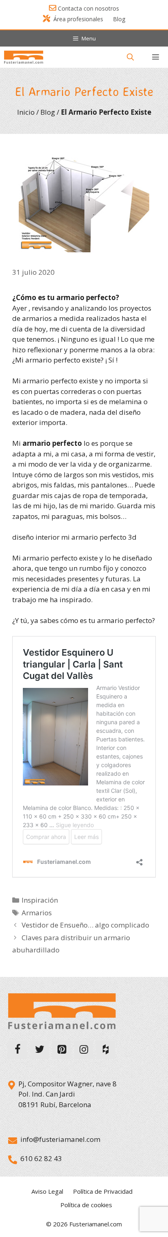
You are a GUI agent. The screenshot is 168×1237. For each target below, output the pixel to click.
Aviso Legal (47, 1191)
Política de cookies (86, 1205)
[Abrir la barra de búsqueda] (130, 57)
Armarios (37, 912)
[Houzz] (105, 1049)
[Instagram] (83, 1049)
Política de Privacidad (103, 1191)
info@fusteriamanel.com (60, 1139)
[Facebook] (17, 1049)
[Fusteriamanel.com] (23, 57)
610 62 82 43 (41, 1158)
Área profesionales (78, 19)
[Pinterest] (61, 1049)
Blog (119, 19)
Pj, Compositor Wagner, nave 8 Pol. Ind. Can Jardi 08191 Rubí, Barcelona (67, 1094)
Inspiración (40, 900)
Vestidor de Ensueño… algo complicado (85, 925)
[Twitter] (39, 1049)
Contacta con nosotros (88, 8)
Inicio (26, 112)
